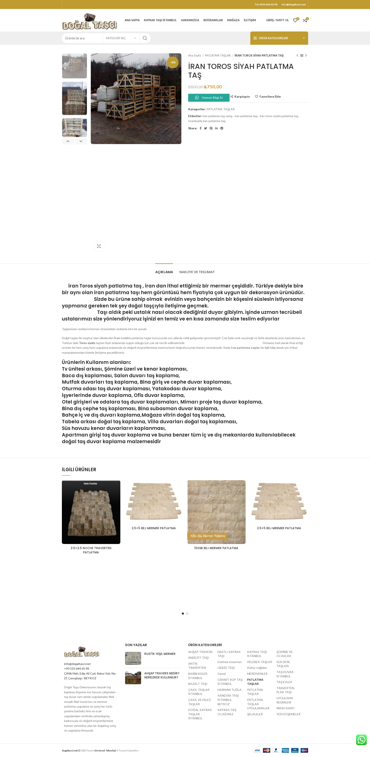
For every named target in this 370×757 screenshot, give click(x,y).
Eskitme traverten (230, 662)
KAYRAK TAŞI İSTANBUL (257, 654)
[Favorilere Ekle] (117, 487)
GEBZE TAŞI (226, 667)
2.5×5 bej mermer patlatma (154, 528)
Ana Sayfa (194, 55)
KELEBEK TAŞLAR (259, 662)
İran (150, 286)
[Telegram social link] (222, 128)
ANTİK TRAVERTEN (197, 666)
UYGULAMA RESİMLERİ (284, 700)
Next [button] (81, 141)
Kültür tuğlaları (257, 667)
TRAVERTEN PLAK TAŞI (285, 690)
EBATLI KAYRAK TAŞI (229, 654)
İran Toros (79, 286)
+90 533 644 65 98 (76, 668)
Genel (222, 673)
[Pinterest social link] (211, 128)
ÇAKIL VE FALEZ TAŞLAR (199, 702)
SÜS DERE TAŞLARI (283, 664)
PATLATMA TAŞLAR (218, 55)
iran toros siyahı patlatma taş (279, 116)
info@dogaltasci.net (77, 664)
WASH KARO (285, 708)
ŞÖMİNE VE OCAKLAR (284, 654)
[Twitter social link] (205, 128)
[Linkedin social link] (216, 128)
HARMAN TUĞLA (230, 689)
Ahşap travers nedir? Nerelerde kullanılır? (161, 675)
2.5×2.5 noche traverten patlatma (91, 550)
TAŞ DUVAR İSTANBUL (284, 674)
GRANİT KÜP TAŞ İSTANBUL (230, 682)
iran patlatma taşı (246, 116)
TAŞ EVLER (284, 682)
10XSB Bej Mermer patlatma (216, 548)
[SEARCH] (145, 38)
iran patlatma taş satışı (218, 116)
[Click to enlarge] (99, 246)
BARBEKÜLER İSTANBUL (197, 676)
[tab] (164, 269)
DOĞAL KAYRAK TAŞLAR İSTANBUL (200, 714)
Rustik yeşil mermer (160, 654)
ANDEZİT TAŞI (198, 657)
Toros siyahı (87, 343)
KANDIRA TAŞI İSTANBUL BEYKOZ (228, 700)
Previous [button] (68, 141)
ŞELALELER (255, 714)
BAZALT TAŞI (197, 683)
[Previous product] (297, 56)
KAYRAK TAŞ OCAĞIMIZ (227, 712)
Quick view (117, 497)
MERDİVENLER (257, 673)
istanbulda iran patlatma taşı (207, 121)
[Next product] (306, 56)
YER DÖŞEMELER (288, 714)
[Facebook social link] (200, 128)
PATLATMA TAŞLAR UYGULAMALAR (258, 704)
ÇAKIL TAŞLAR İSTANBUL (198, 692)
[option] (74, 66)
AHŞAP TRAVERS (200, 652)
